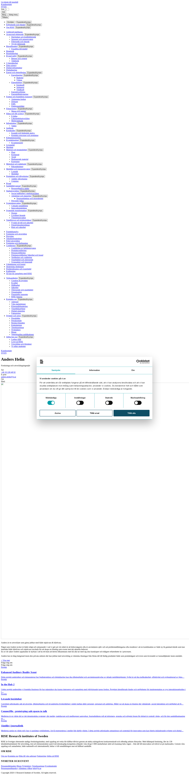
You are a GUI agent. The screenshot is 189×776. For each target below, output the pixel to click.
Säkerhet (14, 287)
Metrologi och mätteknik (16, 164)
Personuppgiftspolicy (9, 768)
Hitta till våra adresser (27, 756)
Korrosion (15, 161)
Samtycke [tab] (56, 370)
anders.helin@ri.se (8, 377)
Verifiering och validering (21, 257)
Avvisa (58, 413)
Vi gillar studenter (18, 346)
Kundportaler (6, 4)
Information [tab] (94, 370)
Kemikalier (10, 130)
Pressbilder (15, 318)
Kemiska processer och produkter (24, 135)
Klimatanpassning (13, 138)
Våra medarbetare (18, 304)
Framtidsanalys (12, 232)
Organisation (16, 292)
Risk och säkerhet (18, 227)
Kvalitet (14, 283)
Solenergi (20, 87)
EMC (13, 104)
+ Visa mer (5, 660)
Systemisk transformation (16, 210)
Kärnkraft (20, 85)
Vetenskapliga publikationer (22, 334)
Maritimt (9, 147)
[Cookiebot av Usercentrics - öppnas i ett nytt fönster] (138, 362)
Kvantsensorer (17, 143)
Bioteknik (10, 51)
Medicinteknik (17, 121)
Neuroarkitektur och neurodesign (29, 198)
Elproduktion (16, 82)
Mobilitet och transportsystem (18, 169)
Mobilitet (15, 174)
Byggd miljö (11, 56)
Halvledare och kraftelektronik (23, 37)
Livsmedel (10, 145)
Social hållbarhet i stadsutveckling (25, 193)
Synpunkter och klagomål (21, 262)
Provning (10, 236)
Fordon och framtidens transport (19, 97)
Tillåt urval (94, 413)
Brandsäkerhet (12, 53)
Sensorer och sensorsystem (22, 39)
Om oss (4, 756)
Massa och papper (18, 111)
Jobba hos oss (11, 337)
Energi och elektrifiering (16, 72)
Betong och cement (19, 58)
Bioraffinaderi (11, 46)
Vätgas (19, 80)
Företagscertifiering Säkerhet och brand (27, 255)
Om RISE (10, 27)
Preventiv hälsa (17, 201)
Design (14, 213)
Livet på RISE (17, 342)
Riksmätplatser (17, 166)
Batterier (19, 78)
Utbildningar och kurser (15, 264)
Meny (4, 15)
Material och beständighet (16, 150)
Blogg (13, 332)
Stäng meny (13, 15)
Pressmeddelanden (8, 766)
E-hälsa (14, 116)
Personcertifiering (18, 253)
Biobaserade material (19, 159)
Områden (10, 22)
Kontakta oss (11, 299)
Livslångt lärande (18, 215)
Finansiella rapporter (19, 294)
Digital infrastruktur (14, 68)
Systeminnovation (13, 203)
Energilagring (16, 75)
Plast (13, 152)
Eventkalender (51, 766)
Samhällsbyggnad (13, 186)
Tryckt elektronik (18, 44)
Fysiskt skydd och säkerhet (22, 223)
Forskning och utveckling (16, 234)
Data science (11, 65)
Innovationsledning (19, 208)
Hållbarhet (15, 285)
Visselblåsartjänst (18, 309)
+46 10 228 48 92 (8, 372)
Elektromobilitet (17, 106)
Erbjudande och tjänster (15, 25)
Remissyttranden (18, 323)
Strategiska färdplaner (15, 267)
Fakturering (16, 313)
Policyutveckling (13, 241)
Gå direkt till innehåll (9, 2)
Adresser (15, 302)
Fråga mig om (6, 663)
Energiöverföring (18, 92)
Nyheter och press (13, 316)
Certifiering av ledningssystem (23, 248)
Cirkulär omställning (19, 206)
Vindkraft (20, 90)
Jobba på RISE (53, 756)
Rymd (8, 183)
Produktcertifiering (18, 250)
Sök (2, 9)
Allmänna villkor (25, 768)
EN (5, 7)
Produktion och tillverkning (17, 176)
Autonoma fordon (18, 99)
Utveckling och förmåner (21, 344)
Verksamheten (12, 278)
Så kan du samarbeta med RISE (19, 273)
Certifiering (10, 246)
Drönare (14, 101)
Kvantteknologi (12, 140)
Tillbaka (5, 17)
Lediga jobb (16, 339)
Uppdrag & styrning (19, 281)
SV (2, 7)
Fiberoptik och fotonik (20, 41)
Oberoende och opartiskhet (22, 290)
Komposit (15, 155)
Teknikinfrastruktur (14, 238)
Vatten (13, 126)
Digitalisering (11, 70)
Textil (13, 157)
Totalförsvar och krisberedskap (18, 220)
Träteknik (15, 61)
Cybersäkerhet (12, 63)
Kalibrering (10, 271)
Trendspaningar (17, 327)
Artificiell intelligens (14, 32)
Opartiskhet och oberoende (22, 260)
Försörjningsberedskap (20, 225)
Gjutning (15, 181)
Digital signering (18, 311)
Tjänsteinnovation (18, 218)
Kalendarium (16, 325)
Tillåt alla (132, 413)
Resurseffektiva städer (20, 188)
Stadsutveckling (12, 191)
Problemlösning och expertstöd (18, 269)
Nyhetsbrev (16, 330)
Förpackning (11, 109)
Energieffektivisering (19, 94)
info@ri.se (37, 768)
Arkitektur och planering (21, 196)
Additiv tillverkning (19, 179)
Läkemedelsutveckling (20, 118)
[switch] (80, 403)
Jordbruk (9, 128)
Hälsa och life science (15, 114)
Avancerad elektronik (15, 34)
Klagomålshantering (19, 306)
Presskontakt (16, 320)
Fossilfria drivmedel (19, 49)
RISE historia (16, 297)
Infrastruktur (11, 123)
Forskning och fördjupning (17, 243)
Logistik (14, 171)
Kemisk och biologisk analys (23, 133)
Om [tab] (133, 370)
